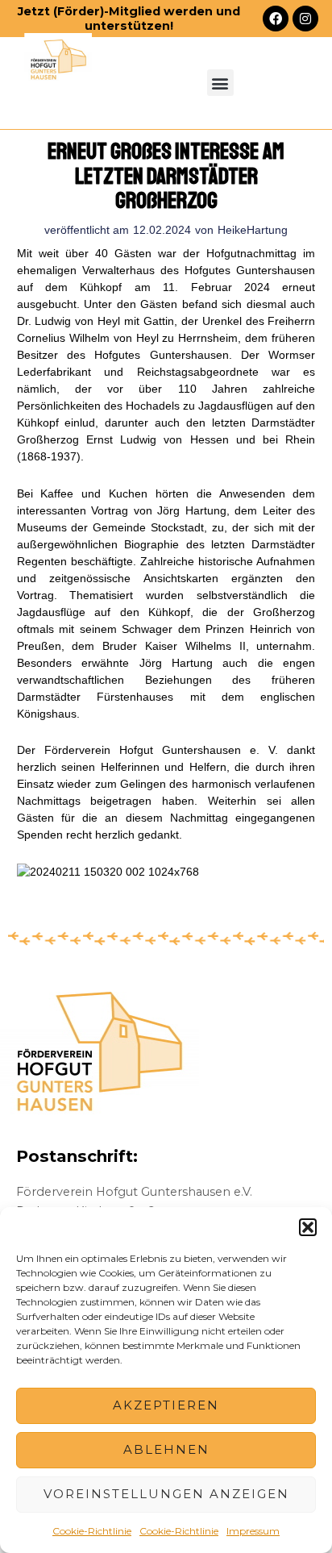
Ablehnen (166, 1449)
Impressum (253, 1531)
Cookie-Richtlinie (91, 1531)
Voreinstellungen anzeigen (166, 1493)
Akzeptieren (166, 1405)
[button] (308, 1227)
